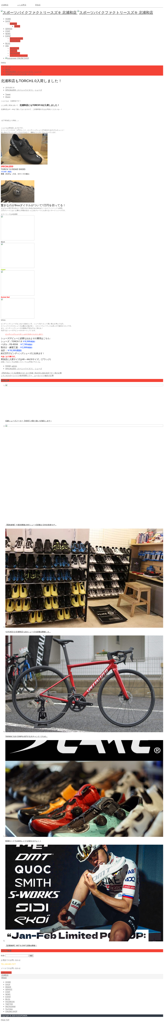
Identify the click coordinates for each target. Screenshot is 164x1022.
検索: (3, 955)
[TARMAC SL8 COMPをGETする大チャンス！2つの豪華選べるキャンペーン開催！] (84, 731)
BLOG (7, 43)
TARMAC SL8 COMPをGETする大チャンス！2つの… (26, 736)
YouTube (9, 1009)
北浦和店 (4, 5)
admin (14, 366)
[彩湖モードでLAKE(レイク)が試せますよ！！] (84, 836)
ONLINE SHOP (11, 1011)
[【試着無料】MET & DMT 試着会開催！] (84, 941)
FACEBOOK (14, 48)
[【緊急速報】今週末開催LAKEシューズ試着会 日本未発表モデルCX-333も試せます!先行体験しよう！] (84, 426)
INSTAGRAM (15, 53)
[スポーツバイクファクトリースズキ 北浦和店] (77, 12)
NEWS (7, 33)
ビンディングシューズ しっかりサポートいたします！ (24, 334)
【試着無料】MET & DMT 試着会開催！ (21, 945)
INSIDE (17, 26)
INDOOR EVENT (16, 38)
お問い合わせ (6, 972)
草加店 (37, 5)
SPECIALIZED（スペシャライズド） (19, 90)
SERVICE (8, 28)
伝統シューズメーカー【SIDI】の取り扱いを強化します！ (28, 421)
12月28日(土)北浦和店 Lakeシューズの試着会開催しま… (28, 632)
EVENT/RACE (15, 41)
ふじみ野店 (21, 5)
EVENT (8, 36)
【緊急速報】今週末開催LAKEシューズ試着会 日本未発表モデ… (30, 525)
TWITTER (13, 51)
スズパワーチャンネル (19, 55)
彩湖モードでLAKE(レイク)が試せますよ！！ (23, 841)
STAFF (7, 31)
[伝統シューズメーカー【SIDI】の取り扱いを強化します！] (84, 385)
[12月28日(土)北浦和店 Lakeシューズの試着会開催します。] (84, 627)
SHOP (7, 21)
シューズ (38, 90)
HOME (8, 19)
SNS (7, 46)
